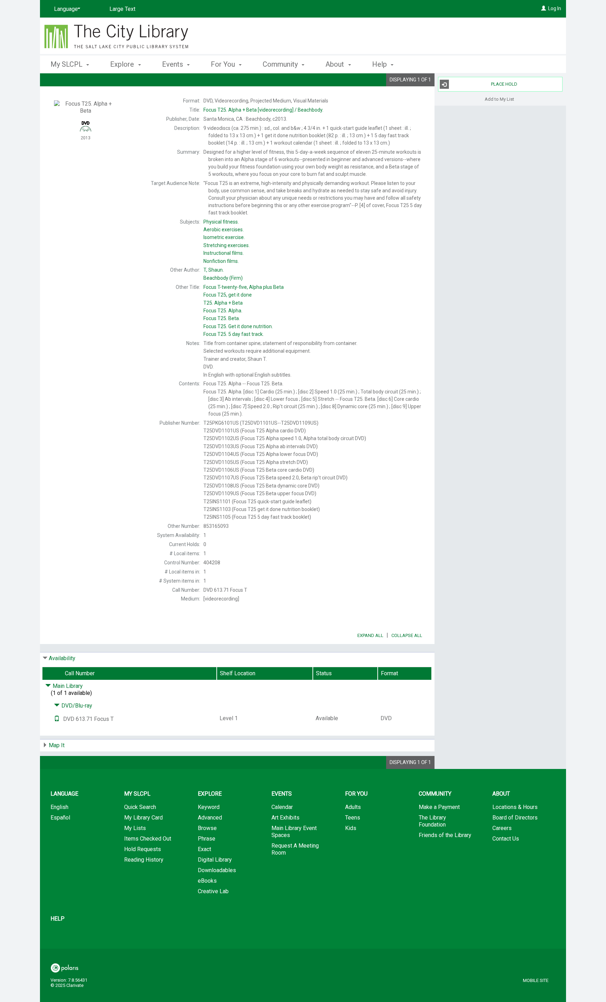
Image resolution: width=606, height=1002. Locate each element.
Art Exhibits (285, 817)
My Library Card (143, 817)
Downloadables (217, 870)
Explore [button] (123, 64)
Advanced (210, 817)
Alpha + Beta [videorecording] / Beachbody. (263, 110)
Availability (62, 658)
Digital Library (215, 859)
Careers (502, 828)
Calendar (282, 807)
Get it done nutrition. (238, 326)
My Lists (135, 828)
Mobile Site (535, 980)
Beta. (221, 318)
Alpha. (222, 310)
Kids (350, 828)
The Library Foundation (432, 821)
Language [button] (64, 793)
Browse (207, 828)
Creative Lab (213, 891)
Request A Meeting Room (295, 849)
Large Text (122, 9)
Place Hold (504, 84)
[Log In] (543, 8)
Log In (554, 8)
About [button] (335, 64)
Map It (57, 745)
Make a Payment (439, 807)
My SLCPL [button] (67, 64)
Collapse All (406, 635)
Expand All (370, 635)
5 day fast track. (233, 334)
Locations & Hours (515, 807)
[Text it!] (57, 719)
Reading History (143, 859)
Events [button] (173, 64)
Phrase (206, 838)
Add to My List (499, 98)
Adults (353, 807)
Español (60, 817)
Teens (352, 817)
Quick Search (140, 807)
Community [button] (281, 64)
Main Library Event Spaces (294, 831)
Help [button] (380, 64)
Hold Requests (142, 849)
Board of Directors (515, 817)
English (59, 807)
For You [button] (224, 64)
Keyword (209, 807)
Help (57, 918)
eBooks (207, 880)
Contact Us (505, 838)
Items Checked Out (147, 838)
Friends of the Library (445, 835)
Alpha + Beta (223, 303)
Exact (204, 849)
